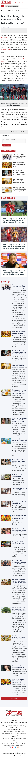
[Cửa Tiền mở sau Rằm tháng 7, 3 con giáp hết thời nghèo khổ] (6, 682)
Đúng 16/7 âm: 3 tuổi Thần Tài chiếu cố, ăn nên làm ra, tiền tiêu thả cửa (19, 517)
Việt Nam (4, 214)
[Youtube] (12, 747)
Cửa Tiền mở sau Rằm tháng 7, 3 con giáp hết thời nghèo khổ (18, 681)
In (23, 131)
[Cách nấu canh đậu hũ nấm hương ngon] (6, 477)
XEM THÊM (14, 698)
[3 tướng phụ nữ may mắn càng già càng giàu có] (6, 668)
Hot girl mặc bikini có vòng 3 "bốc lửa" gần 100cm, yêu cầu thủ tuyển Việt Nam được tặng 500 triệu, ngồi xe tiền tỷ (19, 421)
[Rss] (18, 747)
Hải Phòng (5, 37)
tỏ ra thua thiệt (5, 49)
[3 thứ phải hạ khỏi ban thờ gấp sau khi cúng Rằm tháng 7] (6, 544)
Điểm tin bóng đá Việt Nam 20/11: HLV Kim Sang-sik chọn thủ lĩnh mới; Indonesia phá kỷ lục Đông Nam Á (14, 220)
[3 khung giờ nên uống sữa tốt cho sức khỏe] (6, 491)
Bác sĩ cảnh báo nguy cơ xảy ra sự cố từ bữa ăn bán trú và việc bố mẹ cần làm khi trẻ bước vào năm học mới (19, 638)
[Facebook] (9, 747)
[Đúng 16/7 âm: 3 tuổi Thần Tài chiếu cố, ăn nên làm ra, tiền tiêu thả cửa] (6, 518)
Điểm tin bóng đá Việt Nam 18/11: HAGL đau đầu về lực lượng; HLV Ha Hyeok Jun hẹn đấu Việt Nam (14, 246)
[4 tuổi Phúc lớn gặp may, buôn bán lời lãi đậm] (6, 334)
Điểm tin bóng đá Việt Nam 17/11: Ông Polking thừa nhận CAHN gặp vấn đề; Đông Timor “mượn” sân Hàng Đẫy (14, 272)
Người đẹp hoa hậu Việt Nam (11, 6)
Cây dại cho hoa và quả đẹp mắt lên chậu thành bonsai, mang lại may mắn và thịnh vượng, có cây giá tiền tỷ (19, 610)
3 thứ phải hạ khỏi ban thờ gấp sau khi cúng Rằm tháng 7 (19, 543)
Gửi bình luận (6, 145)
